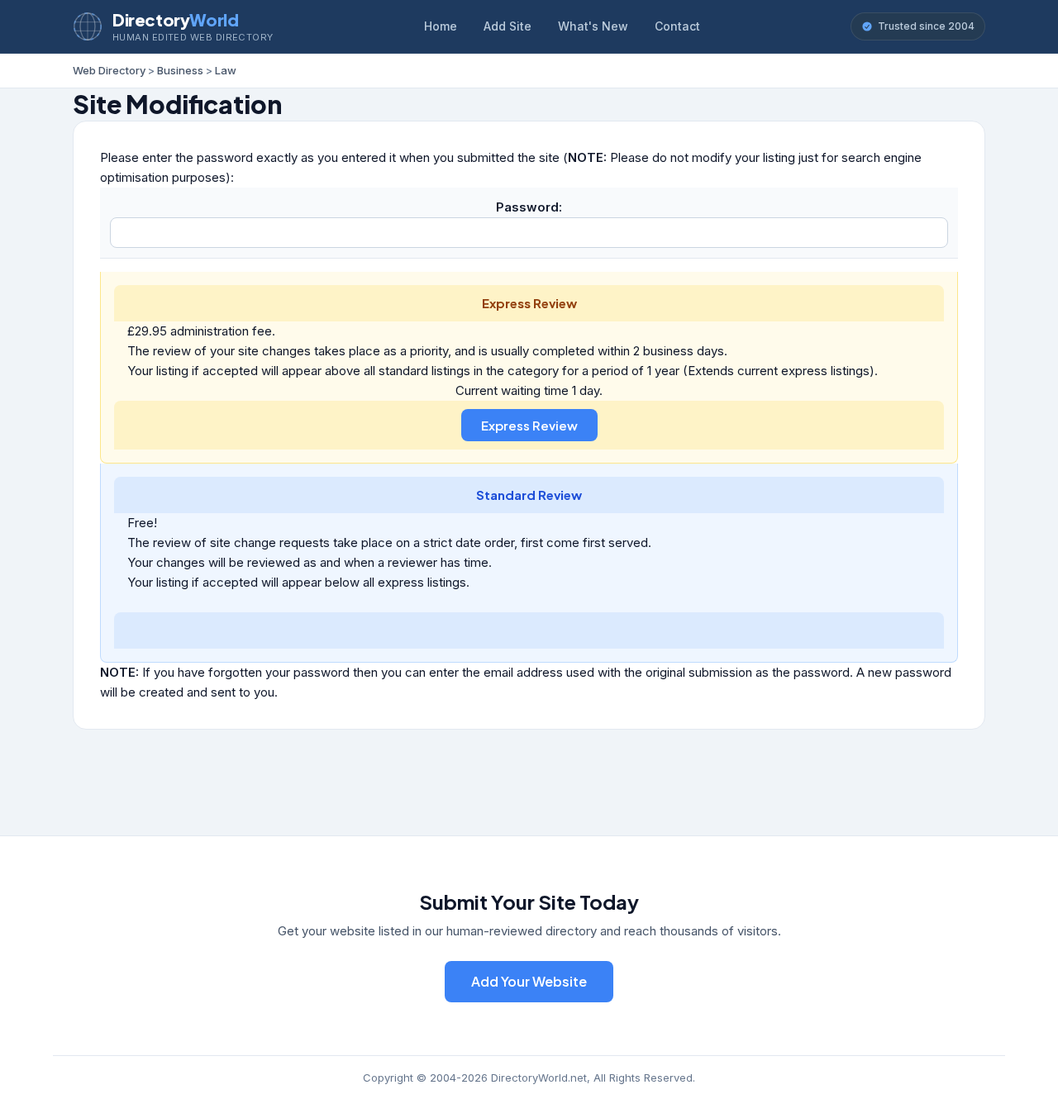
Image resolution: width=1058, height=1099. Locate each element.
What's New (593, 26)
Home (440, 26)
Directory (175, 19)
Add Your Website (529, 981)
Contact (677, 26)
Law (225, 70)
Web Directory (109, 70)
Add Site (507, 26)
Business (180, 70)
